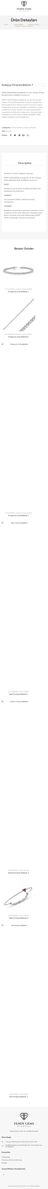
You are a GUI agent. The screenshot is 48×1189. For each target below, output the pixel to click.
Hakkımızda (6, 1157)
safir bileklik (23, 1094)
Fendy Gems (21, 1186)
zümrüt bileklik (24, 870)
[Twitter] (15, 135)
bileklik (9, 131)
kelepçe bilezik (34, 24)
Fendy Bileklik (18, 24)
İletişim (4, 1163)
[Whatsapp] (28, 135)
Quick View (32, 255)
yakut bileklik (23, 691)
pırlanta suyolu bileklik (24, 289)
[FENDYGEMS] (24, 6)
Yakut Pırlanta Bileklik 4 (18, 918)
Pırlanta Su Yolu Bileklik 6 (18, 337)
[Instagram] (4, 1174)
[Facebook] (10, 135)
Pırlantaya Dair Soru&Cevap (12, 1160)
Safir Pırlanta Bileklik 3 (18, 1097)
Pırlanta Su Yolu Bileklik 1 (18, 291)
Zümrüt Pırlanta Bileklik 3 (18, 873)
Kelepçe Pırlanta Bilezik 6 (40, 85)
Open (3, 12)
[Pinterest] (19, 135)
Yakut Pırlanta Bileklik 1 (18, 694)
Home (6, 24)
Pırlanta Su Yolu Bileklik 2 (18, 515)
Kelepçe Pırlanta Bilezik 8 (44, 85)
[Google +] (23, 135)
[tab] (24, 163)
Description (24, 163)
